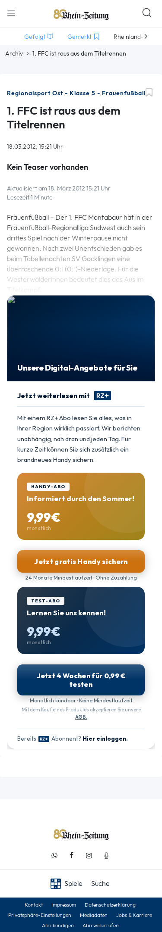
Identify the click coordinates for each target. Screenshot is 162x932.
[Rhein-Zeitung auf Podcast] (106, 855)
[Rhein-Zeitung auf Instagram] (89, 855)
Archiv (14, 53)
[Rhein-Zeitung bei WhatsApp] (54, 855)
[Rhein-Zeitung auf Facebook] (71, 855)
